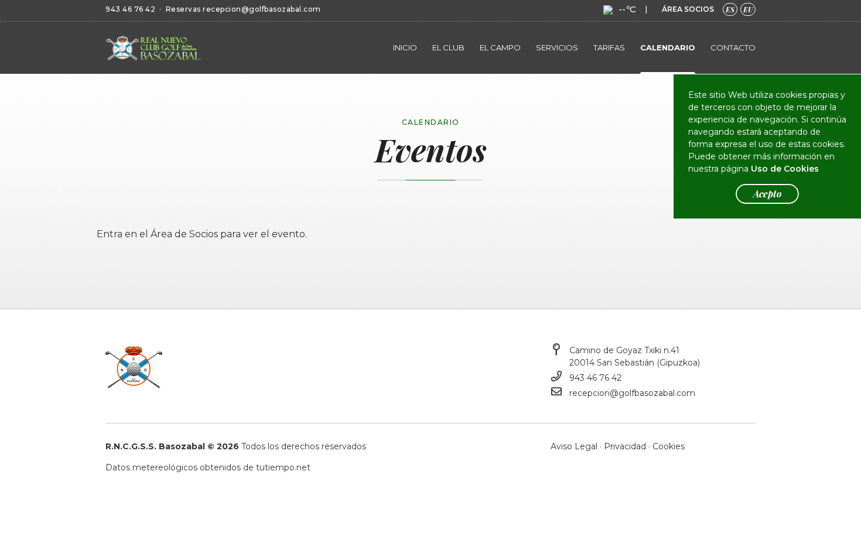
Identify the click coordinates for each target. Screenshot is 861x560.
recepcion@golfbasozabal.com (262, 9)
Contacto (733, 47)
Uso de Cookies (785, 168)
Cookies (668, 446)
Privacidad (625, 446)
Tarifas (609, 47)
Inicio (405, 47)
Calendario (667, 47)
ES (730, 9)
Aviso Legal (574, 446)
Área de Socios (184, 234)
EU (748, 9)
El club (448, 47)
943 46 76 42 (130, 9)
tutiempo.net (283, 467)
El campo (500, 47)
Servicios (557, 47)
